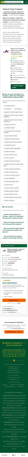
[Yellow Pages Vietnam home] (2, 2)
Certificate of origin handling (12, 139)
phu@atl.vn (9, 265)
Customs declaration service (12, 181)
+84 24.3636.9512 (7, 308)
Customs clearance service (11, 172)
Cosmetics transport (10, 151)
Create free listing (13, 300)
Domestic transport (9, 200)
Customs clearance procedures (12, 169)
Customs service (9, 184)
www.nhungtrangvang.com (14, 372)
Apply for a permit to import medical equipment (13, 115)
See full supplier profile (17, 86)
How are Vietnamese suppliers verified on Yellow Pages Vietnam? (12, 237)
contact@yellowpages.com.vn (11, 310)
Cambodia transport (10, 127)
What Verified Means (10, 386)
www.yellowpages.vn (13, 368)
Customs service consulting (11, 188)
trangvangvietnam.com (13, 366)
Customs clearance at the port (12, 161)
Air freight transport (10, 105)
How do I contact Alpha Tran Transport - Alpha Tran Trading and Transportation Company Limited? (12, 216)
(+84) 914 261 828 (11, 436)
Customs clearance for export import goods (13, 164)
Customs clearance (9, 158)
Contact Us (20, 386)
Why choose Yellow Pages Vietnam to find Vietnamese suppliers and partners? (13, 230)
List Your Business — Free (13, 377)
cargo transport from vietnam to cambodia (12, 131)
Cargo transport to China (11, 135)
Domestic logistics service (11, 194)
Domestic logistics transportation (13, 197)
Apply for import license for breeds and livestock (13, 120)
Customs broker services (11, 154)
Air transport (8, 109)
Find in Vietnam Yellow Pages (13, 2)
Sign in (19, 303)
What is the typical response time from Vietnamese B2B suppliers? (13, 223)
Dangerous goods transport (12, 191)
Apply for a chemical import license (13, 112)
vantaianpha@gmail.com (19, 77)
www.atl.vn (15, 79)
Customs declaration (10, 178)
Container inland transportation (13, 148)
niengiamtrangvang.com (13, 370)
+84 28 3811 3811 (13, 261)
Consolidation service (10, 145)
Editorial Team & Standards (17, 384)
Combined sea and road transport (13, 142)
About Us (5, 384)
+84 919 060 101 (11, 263)
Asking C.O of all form (10, 124)
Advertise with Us (14, 379)
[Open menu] (26, 2)
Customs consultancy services (12, 175)
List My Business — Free (14, 332)
